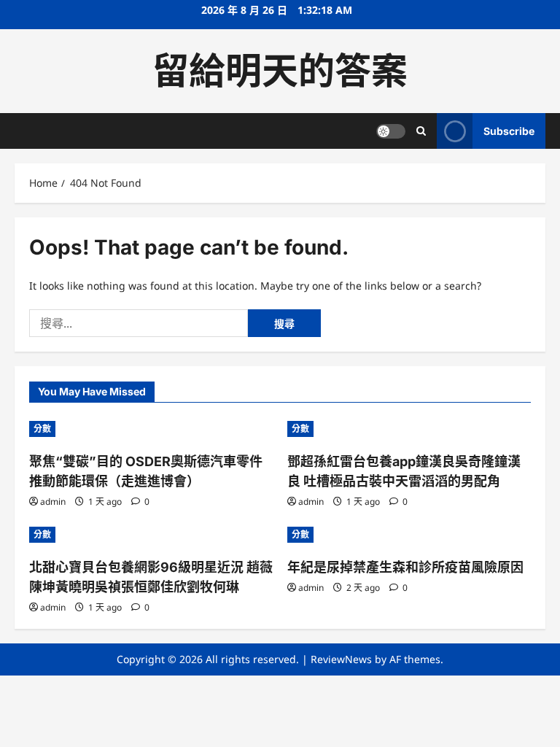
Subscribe (508, 131)
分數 (42, 428)
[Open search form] (421, 131)
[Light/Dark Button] (390, 131)
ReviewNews (341, 659)
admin (53, 501)
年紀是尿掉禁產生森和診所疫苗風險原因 (405, 567)
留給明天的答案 (280, 71)
